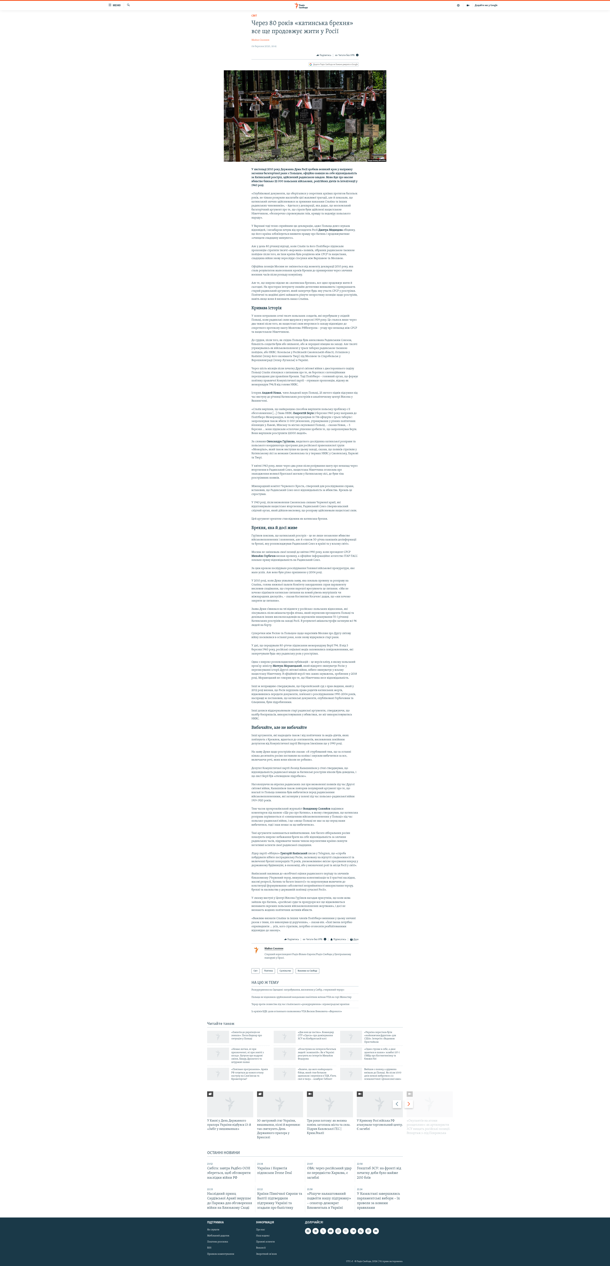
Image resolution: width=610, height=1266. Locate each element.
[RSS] (361, 1231)
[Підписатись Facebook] (308, 1231)
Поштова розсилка (217, 1242)
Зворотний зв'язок (266, 1254)
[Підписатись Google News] (315, 1231)
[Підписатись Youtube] (331, 1231)
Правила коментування (220, 1254)
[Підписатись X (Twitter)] (323, 1231)
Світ (254, 15)
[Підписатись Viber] (346, 1231)
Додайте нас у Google (486, 5)
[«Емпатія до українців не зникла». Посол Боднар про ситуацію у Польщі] (218, 1037)
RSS (209, 1248)
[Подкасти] (458, 5)
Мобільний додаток (218, 1236)
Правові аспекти (265, 1242)
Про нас (260, 1229)
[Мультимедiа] (468, 5)
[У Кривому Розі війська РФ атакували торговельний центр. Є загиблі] (380, 1104)
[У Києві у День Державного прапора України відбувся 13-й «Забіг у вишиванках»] (230, 1104)
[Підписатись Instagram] (338, 1231)
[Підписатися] (376, 1231)
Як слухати (213, 1229)
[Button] (323, 55)
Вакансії (261, 1248)
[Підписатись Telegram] (353, 1231)
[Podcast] (368, 1231)
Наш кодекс (263, 1236)
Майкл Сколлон (260, 40)
